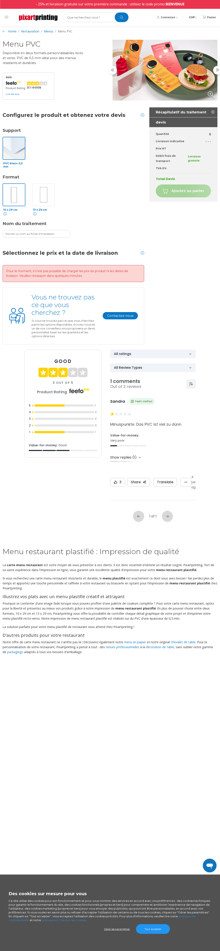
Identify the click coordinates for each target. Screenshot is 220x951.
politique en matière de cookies (64, 920)
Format (11, 177)
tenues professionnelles (122, 647)
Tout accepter (153, 929)
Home (12, 31)
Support (12, 130)
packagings (15, 652)
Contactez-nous (120, 316)
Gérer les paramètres (117, 929)
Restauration (30, 31)
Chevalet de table (183, 642)
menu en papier (135, 642)
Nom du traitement (24, 223)
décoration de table (160, 647)
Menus (48, 31)
